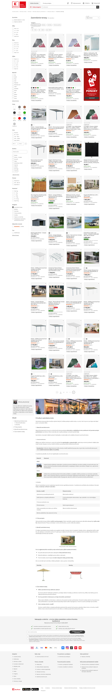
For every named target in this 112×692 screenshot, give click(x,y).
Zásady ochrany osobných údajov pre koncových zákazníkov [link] (90, 671)
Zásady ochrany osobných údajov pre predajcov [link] (90, 667)
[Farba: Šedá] (32, 88)
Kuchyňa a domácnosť (18, 664)
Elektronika (16, 659)
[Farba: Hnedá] (36, 88)
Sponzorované (33, 51)
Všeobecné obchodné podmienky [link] (70, 688)
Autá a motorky (17, 678)
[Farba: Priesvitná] (40, 88)
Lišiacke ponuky (17, 656)
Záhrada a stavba (17, 661)
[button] (36, 25)
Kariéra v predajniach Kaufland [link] (66, 664)
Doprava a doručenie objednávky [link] (43, 674)
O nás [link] (42, 688)
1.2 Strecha (17, 424)
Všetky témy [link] (39, 664)
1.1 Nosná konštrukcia (19, 422)
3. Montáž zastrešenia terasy (20, 429)
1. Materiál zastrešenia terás (20, 421)
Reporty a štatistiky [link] (86, 656)
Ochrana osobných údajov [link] (57, 688)
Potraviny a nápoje (18, 681)
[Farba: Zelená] (38, 88)
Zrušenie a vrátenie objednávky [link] (43, 669)
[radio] (19, 28)
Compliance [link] (47, 688)
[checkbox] (19, 20)
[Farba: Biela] (34, 125)
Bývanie (15, 669)
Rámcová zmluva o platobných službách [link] (90, 664)
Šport (15, 676)
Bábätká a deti (17, 666)
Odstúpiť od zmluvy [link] (40, 671)
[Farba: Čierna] (34, 88)
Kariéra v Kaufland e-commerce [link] (66, 667)
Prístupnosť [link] (43, 690)
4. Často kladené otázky (19, 431)
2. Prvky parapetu (17, 427)
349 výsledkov (50, 18)
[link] (47, 3)
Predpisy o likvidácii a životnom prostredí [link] (87, 688)
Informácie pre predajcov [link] (64, 656)
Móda (15, 671)
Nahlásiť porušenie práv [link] (41, 676)
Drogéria (16, 673)
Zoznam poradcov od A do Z (42, 656)
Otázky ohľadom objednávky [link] (42, 667)
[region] (20, 126)
